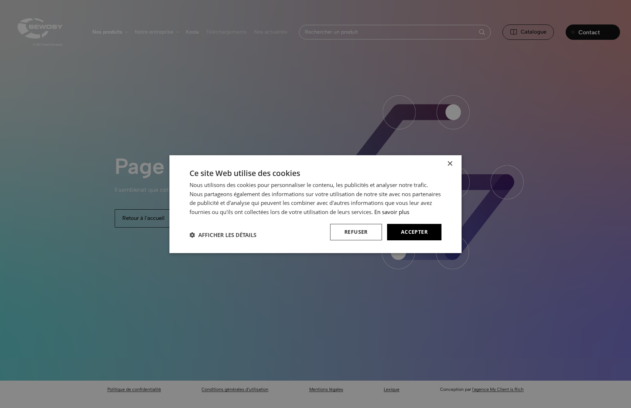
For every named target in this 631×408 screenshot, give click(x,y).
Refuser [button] (356, 231)
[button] (223, 235)
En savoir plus (391, 212)
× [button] (449, 163)
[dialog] (315, 204)
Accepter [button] (414, 231)
